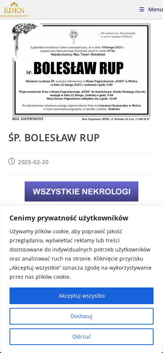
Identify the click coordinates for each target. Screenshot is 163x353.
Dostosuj (81, 316)
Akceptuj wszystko (82, 295)
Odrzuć (81, 336)
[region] (81, 279)
